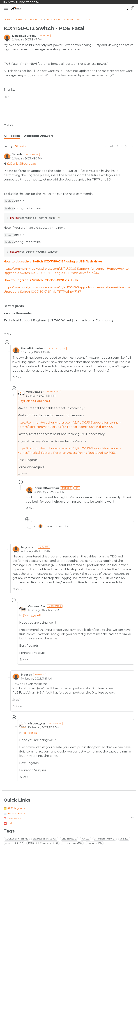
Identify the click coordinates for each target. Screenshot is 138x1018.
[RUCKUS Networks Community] (16, 8)
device (8, 201)
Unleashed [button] (94, 843)
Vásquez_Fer (34, 391)
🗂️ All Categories (14, 808)
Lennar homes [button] (72, 843)
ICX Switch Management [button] (43, 843)
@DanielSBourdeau (21, 163)
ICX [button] (85, 838)
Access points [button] (14, 843)
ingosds (26, 674)
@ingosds (30, 733)
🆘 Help (8, 823)
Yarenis (17, 154)
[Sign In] (133, 8)
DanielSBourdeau (24, 35)
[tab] (11, 136)
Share (8, 125)
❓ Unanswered (69, 818)
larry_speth (28, 547)
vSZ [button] (124, 838)
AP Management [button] (104, 838)
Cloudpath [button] (69, 838)
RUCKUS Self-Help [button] (16, 838)
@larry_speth (32, 615)
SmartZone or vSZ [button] (45, 838)
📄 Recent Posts (14, 813)
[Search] (126, 8)
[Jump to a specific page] (131, 146)
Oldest (19, 146)
